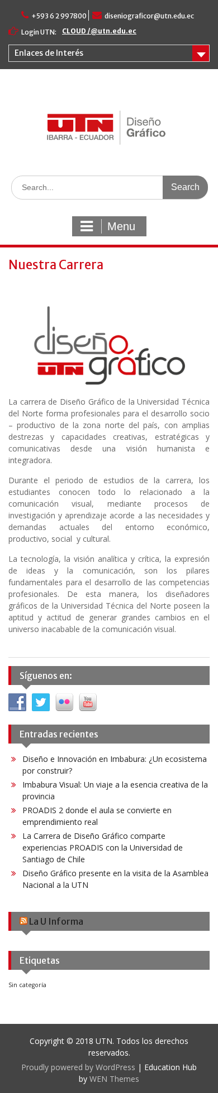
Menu (121, 226)
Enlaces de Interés (49, 53)
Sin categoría (27, 985)
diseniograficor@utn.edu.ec (149, 16)
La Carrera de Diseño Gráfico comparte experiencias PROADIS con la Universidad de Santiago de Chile (102, 847)
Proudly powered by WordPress (78, 1067)
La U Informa (56, 921)
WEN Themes (114, 1078)
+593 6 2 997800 (59, 16)
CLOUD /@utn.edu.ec (99, 31)
